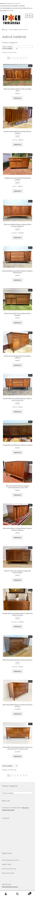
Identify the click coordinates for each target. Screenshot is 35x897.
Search (17, 894)
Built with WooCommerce (10, 887)
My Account (6, 894)
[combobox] (17, 46)
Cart (27, 892)
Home (5, 29)
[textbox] (17, 46)
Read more (17, 98)
